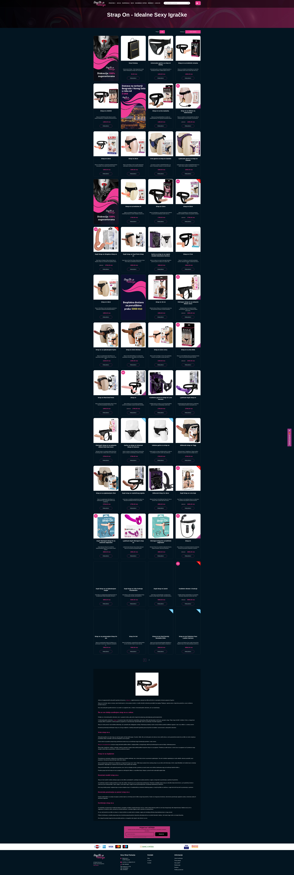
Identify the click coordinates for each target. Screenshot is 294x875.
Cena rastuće (193, 31)
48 (162, 31)
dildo (140, 737)
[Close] (289, 430)
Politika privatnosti (178, 869)
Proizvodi (112, 3)
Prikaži (157, 31)
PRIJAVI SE (161, 834)
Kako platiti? (177, 862)
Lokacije (157, 3)
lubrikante (124, 809)
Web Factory (96, 865)
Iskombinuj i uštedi (141, 3)
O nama (149, 860)
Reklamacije (177, 865)
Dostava (176, 867)
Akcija (119, 3)
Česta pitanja (177, 860)
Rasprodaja (126, 3)
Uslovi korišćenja (178, 858)
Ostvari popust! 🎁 (289, 438)
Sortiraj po (182, 31)
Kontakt (149, 862)
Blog (148, 858)
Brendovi (151, 3)
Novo (132, 3)
